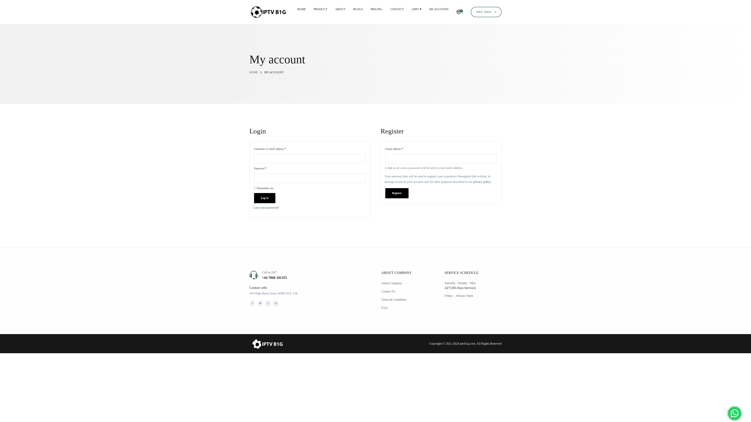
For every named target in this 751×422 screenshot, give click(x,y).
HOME (301, 9)
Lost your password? (266, 207)
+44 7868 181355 (274, 278)
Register (397, 193)
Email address (399, 148)
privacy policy (482, 181)
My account (439, 9)
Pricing (376, 9)
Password (265, 168)
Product (320, 9)
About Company (391, 283)
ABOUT (340, 9)
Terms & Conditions (393, 299)
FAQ (384, 307)
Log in (265, 198)
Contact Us (388, 291)
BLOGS (358, 9)
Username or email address (275, 148)
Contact (397, 9)
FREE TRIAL (484, 12)
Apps (415, 9)
